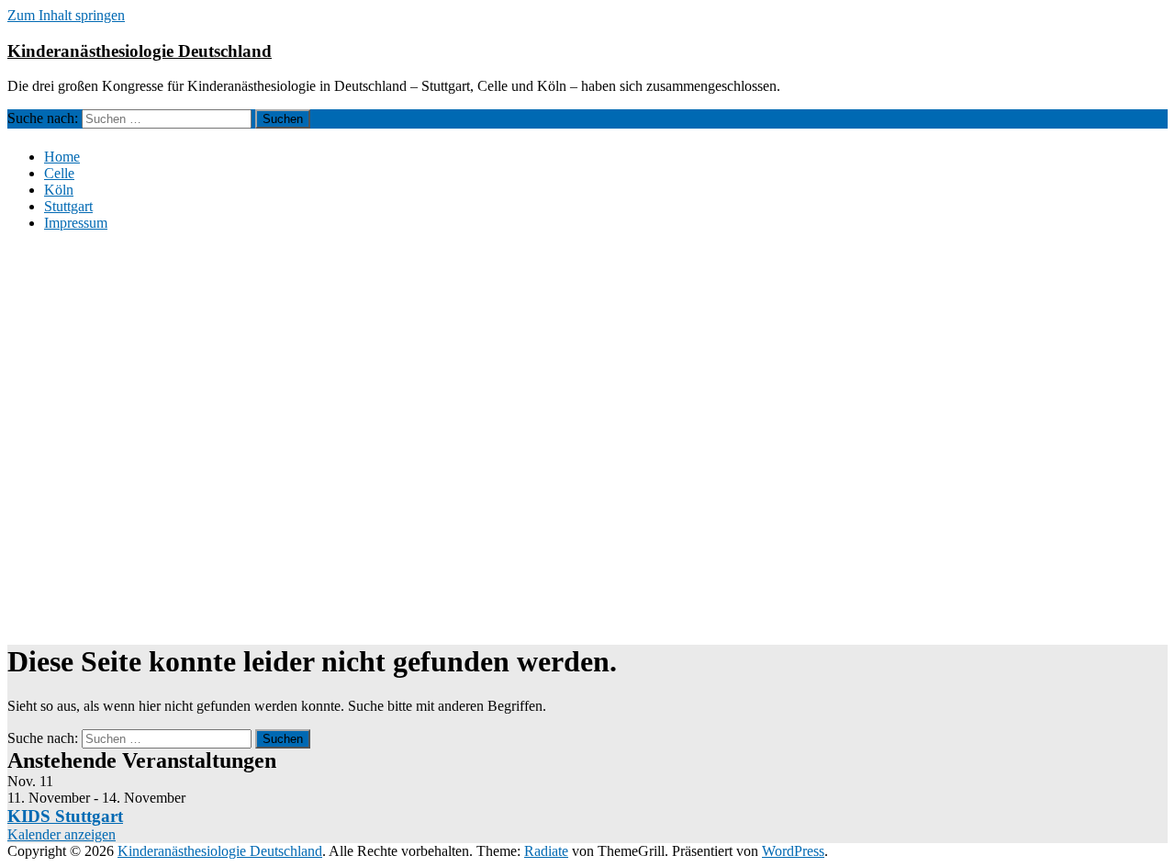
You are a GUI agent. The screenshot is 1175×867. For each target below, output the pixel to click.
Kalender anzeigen (61, 834)
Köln (58, 189)
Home (62, 156)
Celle (59, 173)
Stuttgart (68, 206)
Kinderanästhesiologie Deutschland (139, 51)
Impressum (75, 223)
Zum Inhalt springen (66, 15)
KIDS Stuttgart (65, 816)
